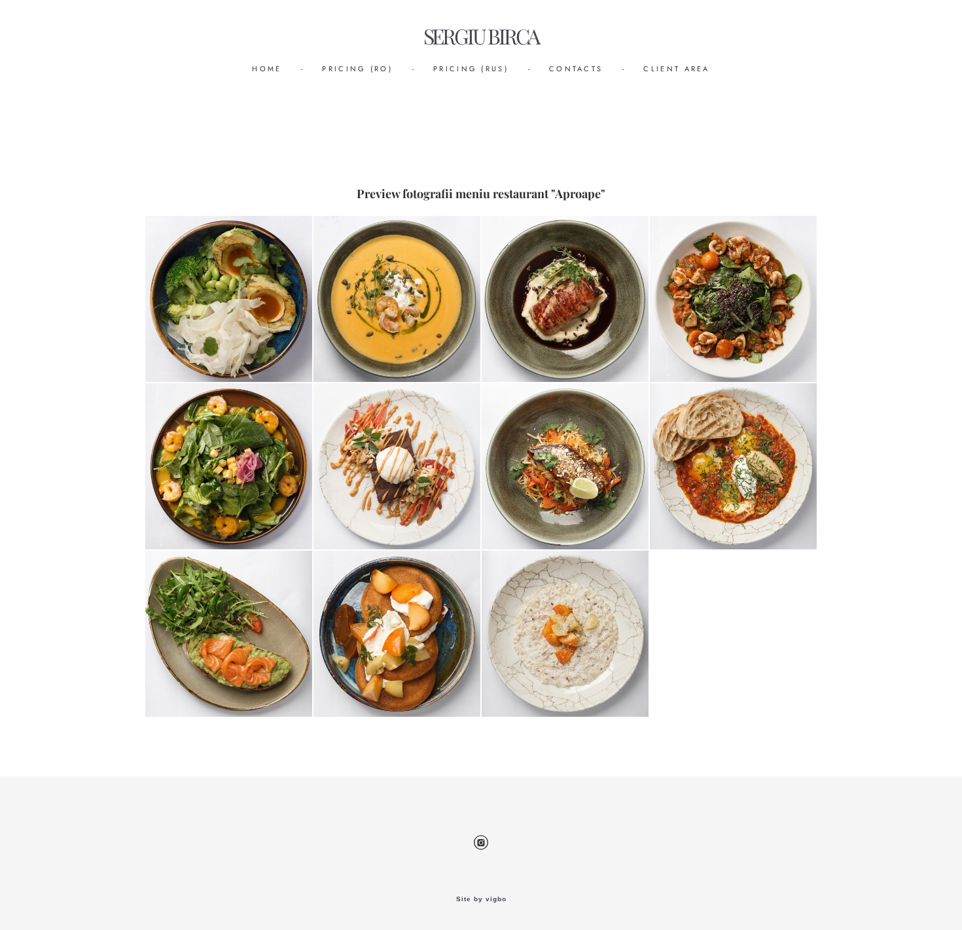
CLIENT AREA (676, 68)
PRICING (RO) (357, 68)
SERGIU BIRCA (481, 36)
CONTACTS (576, 68)
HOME (266, 68)
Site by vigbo (481, 899)
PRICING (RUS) (470, 68)
